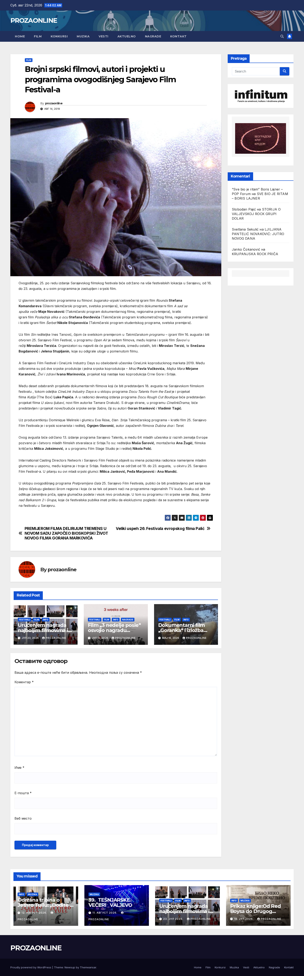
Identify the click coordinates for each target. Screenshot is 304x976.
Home (20, 36)
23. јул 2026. (173, 918)
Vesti (103, 36)
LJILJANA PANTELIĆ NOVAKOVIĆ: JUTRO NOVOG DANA (258, 234)
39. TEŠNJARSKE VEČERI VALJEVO (110, 902)
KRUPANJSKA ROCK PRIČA (255, 254)
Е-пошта (23, 793)
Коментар (24, 682)
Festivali (24, 619)
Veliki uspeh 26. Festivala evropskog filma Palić (160, 528)
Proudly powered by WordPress (31, 967)
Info (45, 619)
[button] (282, 36)
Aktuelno (126, 36)
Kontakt (178, 36)
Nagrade (153, 36)
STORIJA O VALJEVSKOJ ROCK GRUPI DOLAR (256, 214)
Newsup (70, 967)
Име (19, 767)
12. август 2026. (35, 912)
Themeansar (88, 967)
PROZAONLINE (33, 20)
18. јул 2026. (244, 918)
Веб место (23, 818)
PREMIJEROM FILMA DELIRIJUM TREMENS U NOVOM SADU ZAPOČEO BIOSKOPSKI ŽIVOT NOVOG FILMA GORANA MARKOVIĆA (66, 533)
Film (38, 36)
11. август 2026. (105, 912)
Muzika (83, 36)
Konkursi (59, 36)
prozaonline (53, 103)
